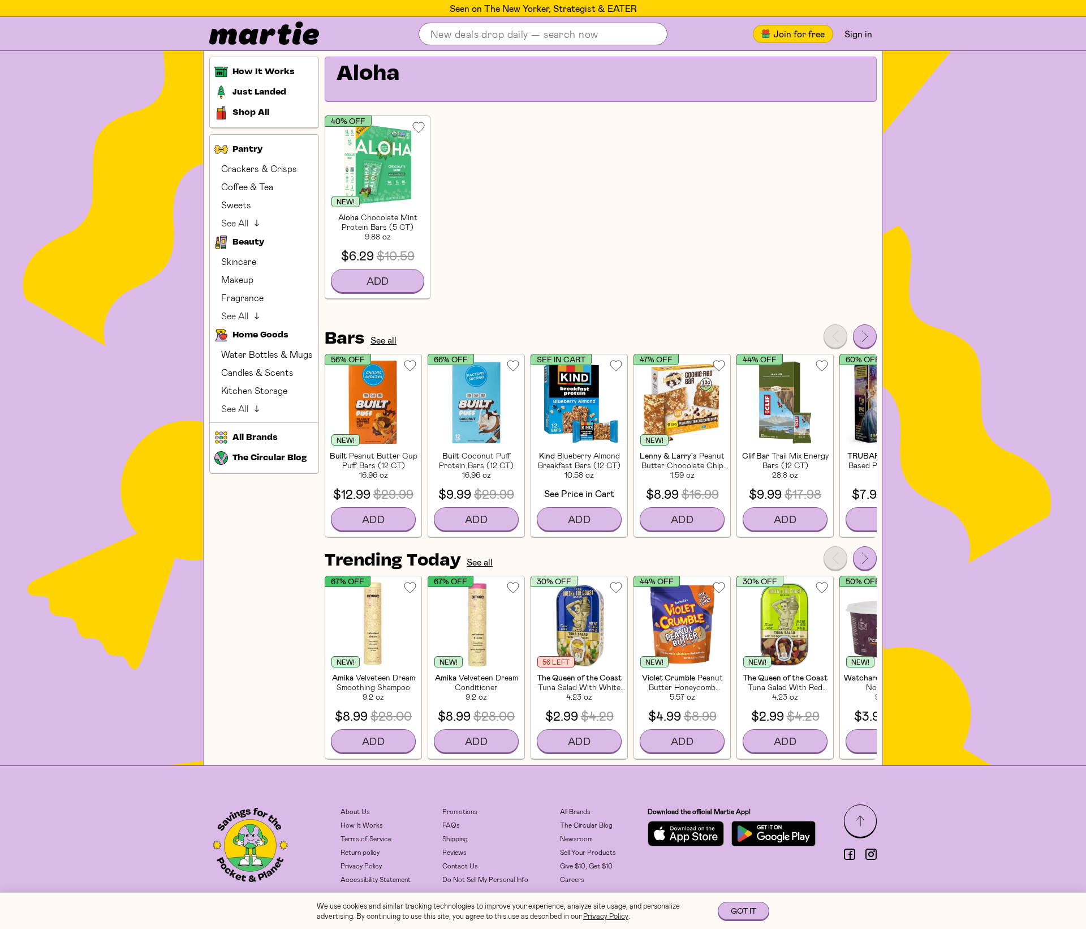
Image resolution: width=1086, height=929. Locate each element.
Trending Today (393, 561)
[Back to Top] (860, 820)
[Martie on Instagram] (871, 854)
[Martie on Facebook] (849, 854)
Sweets (236, 204)
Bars (345, 339)
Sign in (858, 33)
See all (383, 340)
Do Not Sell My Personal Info (485, 879)
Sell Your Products (588, 852)
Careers (572, 879)
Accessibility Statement (376, 879)
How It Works (362, 825)
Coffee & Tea (247, 186)
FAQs (451, 825)
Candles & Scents (257, 372)
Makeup (237, 279)
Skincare (238, 261)
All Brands (575, 811)
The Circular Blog (586, 825)
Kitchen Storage (254, 390)
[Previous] (835, 336)
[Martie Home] (254, 34)
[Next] (865, 336)
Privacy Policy (361, 866)
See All (234, 222)
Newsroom (576, 838)
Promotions (459, 811)
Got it (743, 910)
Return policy (360, 852)
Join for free (799, 33)
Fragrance (242, 297)
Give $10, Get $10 (586, 866)
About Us (355, 811)
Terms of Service (366, 838)
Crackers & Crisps (259, 168)
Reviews (454, 852)
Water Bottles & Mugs (267, 354)
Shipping (455, 838)
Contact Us (460, 866)
